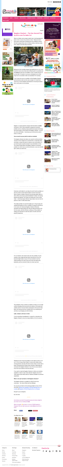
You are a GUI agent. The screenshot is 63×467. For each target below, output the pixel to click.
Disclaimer (14, 457)
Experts (23, 452)
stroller (40, 125)
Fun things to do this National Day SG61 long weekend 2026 (56, 146)
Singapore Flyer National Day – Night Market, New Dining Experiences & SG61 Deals (56, 154)
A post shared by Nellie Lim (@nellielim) (29, 300)
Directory (4, 455)
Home (3, 450)
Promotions (4, 459)
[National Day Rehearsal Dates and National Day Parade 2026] (48, 135)
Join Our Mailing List (26, 457)
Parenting (14, 452)
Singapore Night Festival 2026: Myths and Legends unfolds (56, 124)
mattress (18, 72)
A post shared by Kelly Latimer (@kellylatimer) (29, 186)
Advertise (14, 453)
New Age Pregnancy (36, 450)
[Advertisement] (24, 3)
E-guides (24, 455)
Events (3, 457)
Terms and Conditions (16, 462)
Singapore (24, 450)
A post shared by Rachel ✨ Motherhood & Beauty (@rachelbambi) (29, 356)
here (29, 401)
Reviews (3, 461)
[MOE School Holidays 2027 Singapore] (48, 160)
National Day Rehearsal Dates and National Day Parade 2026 (56, 134)
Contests (4, 453)
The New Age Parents (14, 464)
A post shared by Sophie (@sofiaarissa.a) (28, 121)
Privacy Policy (14, 455)
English (41, 30)
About (13, 450)
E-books (23, 453)
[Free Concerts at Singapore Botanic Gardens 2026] (48, 141)
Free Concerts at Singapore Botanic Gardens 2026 (55, 140)
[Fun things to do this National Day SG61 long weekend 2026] (48, 147)
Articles (3, 452)
